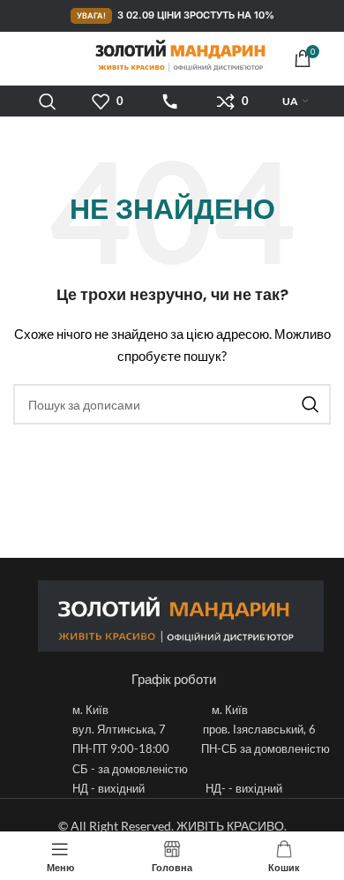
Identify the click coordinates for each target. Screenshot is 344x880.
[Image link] (181, 614)
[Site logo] (166, 55)
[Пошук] (47, 101)
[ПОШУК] (310, 404)
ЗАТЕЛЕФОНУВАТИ (170, 101)
